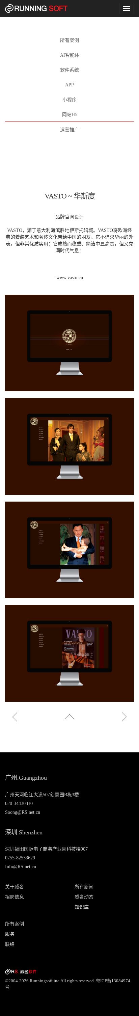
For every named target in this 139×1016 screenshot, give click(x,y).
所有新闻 (84, 886)
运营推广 (69, 129)
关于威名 (14, 886)
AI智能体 (69, 55)
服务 (10, 934)
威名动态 (84, 897)
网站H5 (69, 114)
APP (69, 84)
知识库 (82, 907)
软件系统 (69, 70)
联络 (10, 944)
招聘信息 (14, 897)
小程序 (69, 99)
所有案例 (69, 40)
